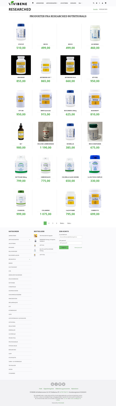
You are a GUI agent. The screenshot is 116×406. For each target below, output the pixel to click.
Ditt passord (62, 240)
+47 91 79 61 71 (64, 392)
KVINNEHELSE (13, 310)
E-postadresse (63, 234)
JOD (10, 306)
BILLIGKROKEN (13, 251)
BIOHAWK (73, 3)
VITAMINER (12, 373)
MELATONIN (12, 326)
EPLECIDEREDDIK (13, 279)
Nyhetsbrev (74, 388)
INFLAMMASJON (13, 302)
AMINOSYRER (40, 3)
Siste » (69, 223)
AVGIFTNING (64, 3)
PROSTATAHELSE (13, 342)
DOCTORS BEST (13, 267)
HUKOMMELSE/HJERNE (15, 294)
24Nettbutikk (61, 402)
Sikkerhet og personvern (62, 388)
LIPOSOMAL (12, 322)
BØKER (10, 263)
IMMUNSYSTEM (13, 298)
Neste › (62, 223)
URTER (10, 369)
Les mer (66, 398)
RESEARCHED (12, 349)
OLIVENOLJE (12, 334)
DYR (10, 271)
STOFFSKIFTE (12, 357)
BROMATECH (12, 259)
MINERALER (12, 330)
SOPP (10, 353)
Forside (95, 9)
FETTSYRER (12, 283)
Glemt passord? (78, 247)
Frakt (40, 388)
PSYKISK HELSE (13, 346)
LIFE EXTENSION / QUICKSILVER (17, 318)
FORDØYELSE (12, 287)
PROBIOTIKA (12, 338)
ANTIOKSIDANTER (51, 3)
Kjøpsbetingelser (49, 388)
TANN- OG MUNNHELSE (15, 361)
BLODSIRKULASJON (14, 255)
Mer (80, 3)
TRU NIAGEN (12, 365)
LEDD (10, 314)
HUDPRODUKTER (13, 290)
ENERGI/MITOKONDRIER (15, 275)
